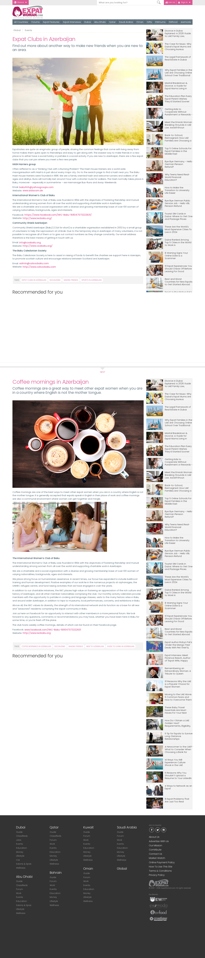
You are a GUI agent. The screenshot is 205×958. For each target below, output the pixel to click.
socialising (55, 280)
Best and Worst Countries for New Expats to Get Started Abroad (178, 282)
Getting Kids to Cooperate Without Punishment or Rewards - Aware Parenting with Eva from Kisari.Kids (179, 112)
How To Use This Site (160, 866)
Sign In (184, 2)
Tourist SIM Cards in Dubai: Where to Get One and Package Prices (179, 216)
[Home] (38, 12)
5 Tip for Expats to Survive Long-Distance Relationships (179, 736)
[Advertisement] (76, 327)
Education (21, 847)
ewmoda (186, 22)
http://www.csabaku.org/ (38, 245)
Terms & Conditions (160, 871)
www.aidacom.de (33, 190)
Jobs (18, 839)
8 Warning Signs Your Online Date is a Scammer (176, 256)
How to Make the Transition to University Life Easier (177, 190)
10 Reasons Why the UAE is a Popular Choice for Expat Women (178, 684)
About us (154, 837)
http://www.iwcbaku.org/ (37, 218)
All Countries (21, 22)
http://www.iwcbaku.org (37, 633)
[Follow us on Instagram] (163, 829)
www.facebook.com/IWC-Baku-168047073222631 (52, 629)
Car (18, 859)
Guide (19, 832)
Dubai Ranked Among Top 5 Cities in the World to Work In (178, 242)
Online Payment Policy (162, 862)
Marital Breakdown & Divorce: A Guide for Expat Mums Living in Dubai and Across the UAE (177, 86)
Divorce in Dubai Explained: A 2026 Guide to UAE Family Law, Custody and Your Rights (178, 33)
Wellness (20, 867)
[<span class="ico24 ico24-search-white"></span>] (159, 2)
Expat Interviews (72, 22)
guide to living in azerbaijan (120, 646)
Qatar (112, 22)
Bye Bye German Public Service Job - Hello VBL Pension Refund (177, 203)
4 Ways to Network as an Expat (178, 787)
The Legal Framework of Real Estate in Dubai (178, 58)
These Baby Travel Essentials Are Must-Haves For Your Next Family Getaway (176, 710)
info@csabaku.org (30, 242)
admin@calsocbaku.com (34, 263)
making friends (71, 280)
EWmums (160, 22)
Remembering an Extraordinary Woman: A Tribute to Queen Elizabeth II (178, 671)
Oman (139, 22)
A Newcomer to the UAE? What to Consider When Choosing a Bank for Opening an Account (178, 749)
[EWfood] (158, 912)
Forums (36, 22)
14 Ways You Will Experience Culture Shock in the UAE (175, 762)
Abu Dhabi (100, 22)
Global (20, 2)
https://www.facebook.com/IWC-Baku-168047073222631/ (58, 214)
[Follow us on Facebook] (151, 829)
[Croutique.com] (158, 918)
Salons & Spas (23, 863)
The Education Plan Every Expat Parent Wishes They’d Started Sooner (178, 99)
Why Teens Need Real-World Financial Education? (177, 177)
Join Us (171, 2)
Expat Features (51, 22)
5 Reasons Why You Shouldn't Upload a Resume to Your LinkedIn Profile (178, 775)
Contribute (155, 849)
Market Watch (157, 858)
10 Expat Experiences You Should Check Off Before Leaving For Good (178, 269)
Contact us (155, 854)
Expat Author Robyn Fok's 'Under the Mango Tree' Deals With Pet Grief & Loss (178, 645)
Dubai (87, 22)
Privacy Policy (157, 875)
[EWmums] (158, 899)
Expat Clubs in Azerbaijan (34, 280)
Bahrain (56, 872)
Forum (19, 889)
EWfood (173, 22)
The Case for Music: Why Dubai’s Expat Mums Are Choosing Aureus (178, 47)
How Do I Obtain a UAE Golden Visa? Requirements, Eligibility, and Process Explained (178, 723)
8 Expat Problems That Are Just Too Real (177, 800)
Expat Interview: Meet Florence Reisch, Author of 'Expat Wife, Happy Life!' (177, 658)
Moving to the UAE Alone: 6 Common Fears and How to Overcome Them (178, 697)
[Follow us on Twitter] (157, 829)
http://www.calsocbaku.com (39, 266)
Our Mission (155, 845)
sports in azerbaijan (91, 280)
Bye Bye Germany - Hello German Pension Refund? (178, 164)
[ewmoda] (158, 905)
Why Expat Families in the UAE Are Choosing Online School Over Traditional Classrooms (178, 73)
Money (19, 851)
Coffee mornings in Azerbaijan (36, 646)
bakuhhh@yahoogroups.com (36, 187)
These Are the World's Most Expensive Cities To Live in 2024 (178, 229)
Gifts (149, 22)
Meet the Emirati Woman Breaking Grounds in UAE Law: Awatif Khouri (178, 125)
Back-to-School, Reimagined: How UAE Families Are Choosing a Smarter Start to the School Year (178, 138)
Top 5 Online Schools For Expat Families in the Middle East (178, 151)
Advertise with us (159, 841)
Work (18, 893)
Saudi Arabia (126, 22)
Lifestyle (20, 855)
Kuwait (88, 827)
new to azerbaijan (95, 646)
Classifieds (22, 835)
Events (28, 30)
